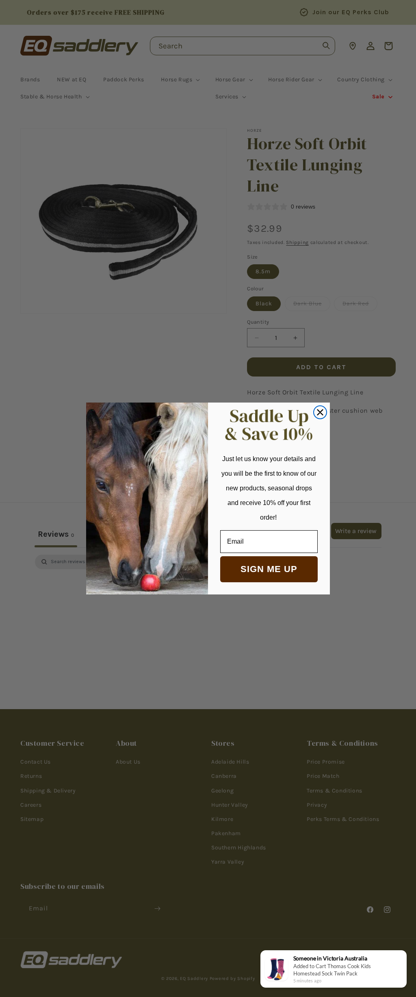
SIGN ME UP (268, 569)
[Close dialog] (320, 412)
